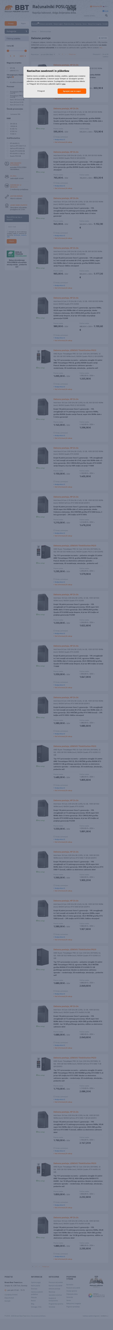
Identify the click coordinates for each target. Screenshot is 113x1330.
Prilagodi (41, 91)
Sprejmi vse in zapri (72, 91)
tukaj (63, 84)
